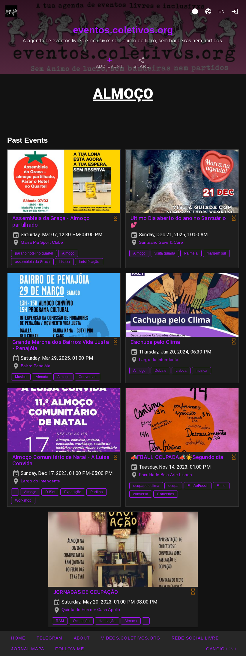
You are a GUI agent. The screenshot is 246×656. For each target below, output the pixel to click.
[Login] (234, 11)
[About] (195, 11)
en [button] (221, 11)
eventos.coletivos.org (123, 30)
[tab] (109, 63)
